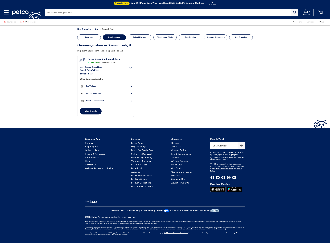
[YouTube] (234, 177)
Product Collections (141, 183)
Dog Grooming (138, 147)
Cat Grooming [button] (241, 37)
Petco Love (176, 165)
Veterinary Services (141, 161)
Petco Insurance (139, 165)
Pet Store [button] (89, 37)
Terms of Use (228, 166)
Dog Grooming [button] (114, 37)
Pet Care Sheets (139, 179)
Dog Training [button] (190, 37)
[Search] (294, 12)
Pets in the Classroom (142, 187)
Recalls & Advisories (95, 154)
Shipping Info (92, 147)
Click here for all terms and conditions (176, 233)
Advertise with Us (180, 183)
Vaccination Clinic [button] (165, 37)
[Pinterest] (223, 177)
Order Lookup (92, 150)
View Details (91, 111)
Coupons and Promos (181, 172)
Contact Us (90, 165)
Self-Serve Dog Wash (141, 154)
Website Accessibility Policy (99, 169)
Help (87, 161)
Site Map (176, 211)
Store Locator (92, 158)
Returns (89, 143)
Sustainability (178, 179)
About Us (175, 147)
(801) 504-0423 (86, 74)
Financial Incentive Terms (223, 169)
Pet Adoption (137, 169)
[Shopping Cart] (321, 12)
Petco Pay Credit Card (142, 150)
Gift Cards (176, 169)
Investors (175, 176)
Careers (175, 143)
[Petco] (25, 12)
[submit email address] (241, 145)
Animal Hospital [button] (139, 37)
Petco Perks (137, 143)
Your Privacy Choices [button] (153, 211)
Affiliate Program (179, 161)
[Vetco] (91, 201)
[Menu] (6, 12)
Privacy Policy (133, 211)
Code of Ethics (178, 150)
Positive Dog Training (141, 158)
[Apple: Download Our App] (218, 189)
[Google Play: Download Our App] (234, 189)
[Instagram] (228, 177)
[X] (218, 177)
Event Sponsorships (181, 154)
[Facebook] (212, 177)
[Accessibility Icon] (215, 210)
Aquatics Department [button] (216, 37)
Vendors (175, 158)
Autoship (135, 172)
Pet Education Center (141, 176)
